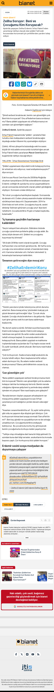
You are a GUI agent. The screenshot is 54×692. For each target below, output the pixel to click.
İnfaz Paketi (7, 135)
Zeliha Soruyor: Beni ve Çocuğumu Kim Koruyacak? (23, 23)
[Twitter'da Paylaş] (17, 84)
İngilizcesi (36, 110)
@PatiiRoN (42, 476)
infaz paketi (8, 509)
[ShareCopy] (35, 84)
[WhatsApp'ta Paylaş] (23, 84)
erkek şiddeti (38, 504)
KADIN (7, 12)
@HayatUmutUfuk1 (18, 479)
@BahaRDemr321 (29, 476)
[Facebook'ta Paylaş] (11, 84)
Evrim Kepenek (18, 520)
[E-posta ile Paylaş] (41, 84)
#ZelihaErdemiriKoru (18, 457)
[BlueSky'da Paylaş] (29, 84)
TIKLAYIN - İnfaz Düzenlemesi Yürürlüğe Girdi (22, 161)
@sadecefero (15, 476)
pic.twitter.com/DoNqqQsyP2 (22, 482)
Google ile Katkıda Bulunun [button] (29, 606)
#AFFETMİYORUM (29, 473)
